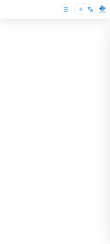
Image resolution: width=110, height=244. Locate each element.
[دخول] (80, 9)
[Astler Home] (102, 9)
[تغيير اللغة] (90, 9)
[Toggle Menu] (66, 9)
